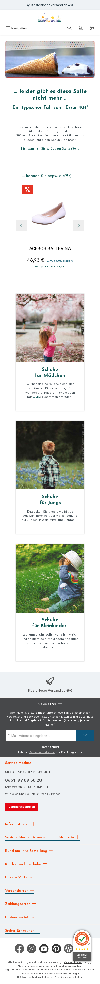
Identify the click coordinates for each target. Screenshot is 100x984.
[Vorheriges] (21, 225)
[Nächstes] (78, 225)
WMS (36, 397)
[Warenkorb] (91, 28)
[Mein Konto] (80, 28)
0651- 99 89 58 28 (23, 780)
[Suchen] (69, 28)
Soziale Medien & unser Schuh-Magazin (40, 837)
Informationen (18, 824)
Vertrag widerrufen (21, 806)
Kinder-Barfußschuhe (24, 864)
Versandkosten (73, 962)
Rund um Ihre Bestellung (26, 851)
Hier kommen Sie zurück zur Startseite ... (50, 148)
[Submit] (85, 735)
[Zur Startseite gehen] (50, 17)
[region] (50, 225)
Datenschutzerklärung (42, 752)
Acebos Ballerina (50, 248)
